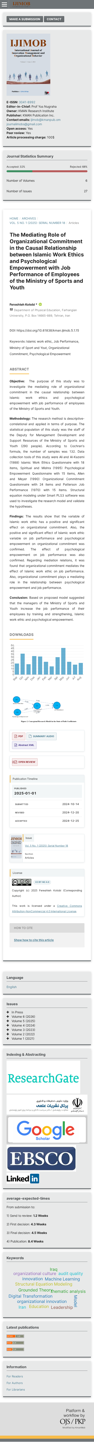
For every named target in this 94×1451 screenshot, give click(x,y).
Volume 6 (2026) (22, 1016)
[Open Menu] (4, 4)
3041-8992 (27, 102)
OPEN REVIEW (26, 762)
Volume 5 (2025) (22, 1021)
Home (14, 218)
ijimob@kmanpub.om (46, 120)
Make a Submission (24, 19)
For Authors (15, 1383)
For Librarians (16, 1389)
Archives (29, 218)
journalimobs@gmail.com (24, 124)
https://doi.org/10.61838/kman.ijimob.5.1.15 (48, 330)
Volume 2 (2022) (22, 1034)
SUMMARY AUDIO (43, 736)
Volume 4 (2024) (22, 1025)
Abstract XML (26, 745)
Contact (54, 19)
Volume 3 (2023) (22, 1030)
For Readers (15, 1376)
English (12, 987)
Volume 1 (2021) (21, 1038)
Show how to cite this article (34, 940)
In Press (16, 1012)
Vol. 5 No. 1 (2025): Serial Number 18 (37, 223)
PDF (20, 736)
